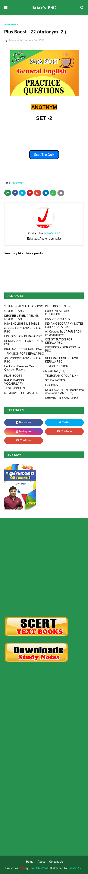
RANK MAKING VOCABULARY (14, 382)
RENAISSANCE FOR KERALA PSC (23, 342)
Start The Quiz (44, 154)
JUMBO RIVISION (56, 366)
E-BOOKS (51, 385)
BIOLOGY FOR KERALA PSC (23, 349)
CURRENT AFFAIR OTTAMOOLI (57, 312)
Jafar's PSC (15, 40)
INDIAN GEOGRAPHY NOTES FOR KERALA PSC (64, 325)
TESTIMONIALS (14, 388)
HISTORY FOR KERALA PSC (23, 336)
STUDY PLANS (14, 311)
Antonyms (17, 182)
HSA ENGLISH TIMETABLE (21, 323)
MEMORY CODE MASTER (21, 393)
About (41, 861)
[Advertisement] (44, 567)
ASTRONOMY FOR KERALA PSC (22, 360)
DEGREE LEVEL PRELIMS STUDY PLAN (21, 317)
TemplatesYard (38, 868)
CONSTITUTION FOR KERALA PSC (58, 341)
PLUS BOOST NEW (57, 306)
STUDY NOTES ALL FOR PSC (23, 306)
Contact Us (56, 861)
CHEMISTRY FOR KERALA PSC (62, 349)
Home (29, 861)
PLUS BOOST (13, 375)
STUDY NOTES (55, 380)
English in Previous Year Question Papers (19, 368)
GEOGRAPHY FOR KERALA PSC (22, 330)
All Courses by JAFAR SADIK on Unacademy (63, 333)
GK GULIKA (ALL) (54, 371)
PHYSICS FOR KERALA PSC (25, 353)
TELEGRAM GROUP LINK (61, 375)
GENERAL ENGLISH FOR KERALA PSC (61, 360)
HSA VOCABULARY (57, 319)
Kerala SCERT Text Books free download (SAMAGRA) (64, 391)
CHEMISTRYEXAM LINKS (62, 397)
